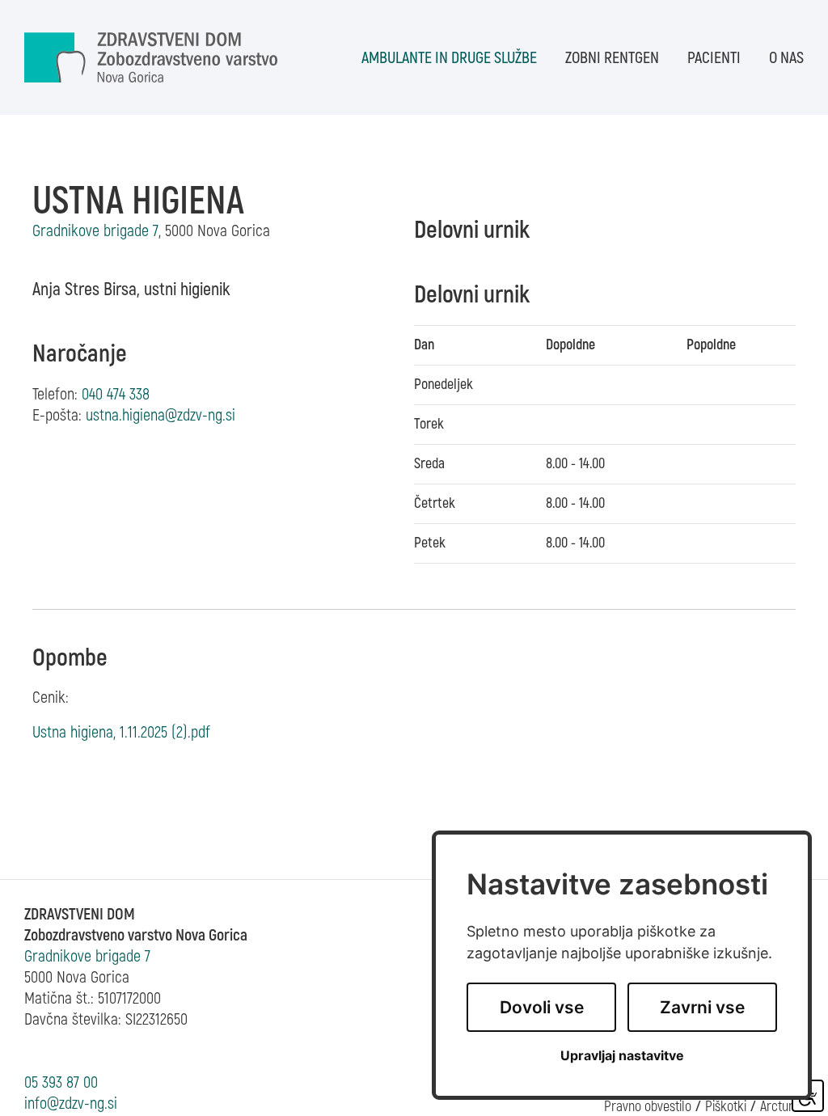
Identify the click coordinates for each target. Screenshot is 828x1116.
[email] (160, 415)
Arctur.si (782, 1106)
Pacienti (714, 58)
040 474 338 (116, 394)
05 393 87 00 (61, 1082)
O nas (786, 58)
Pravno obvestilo (647, 1106)
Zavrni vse (702, 1007)
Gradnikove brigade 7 (87, 956)
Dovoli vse (542, 1007)
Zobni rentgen (612, 58)
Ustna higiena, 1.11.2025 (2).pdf (121, 732)
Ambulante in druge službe (449, 58)
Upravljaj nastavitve (622, 1055)
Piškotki (725, 1106)
